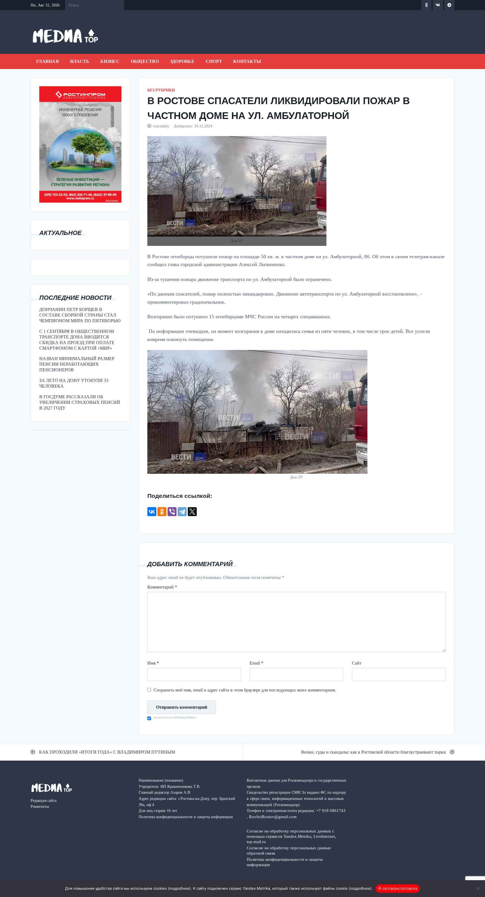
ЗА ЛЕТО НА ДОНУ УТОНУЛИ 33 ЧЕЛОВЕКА (73, 383)
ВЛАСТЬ (80, 61)
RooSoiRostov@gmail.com (273, 816)
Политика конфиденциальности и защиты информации (285, 862)
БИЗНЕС (110, 61)
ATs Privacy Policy (184, 717)
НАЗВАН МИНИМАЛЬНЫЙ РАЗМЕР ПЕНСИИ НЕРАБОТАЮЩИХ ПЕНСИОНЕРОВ (77, 364)
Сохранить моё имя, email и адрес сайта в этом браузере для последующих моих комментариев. (245, 690)
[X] (192, 511)
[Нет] (478, 888)
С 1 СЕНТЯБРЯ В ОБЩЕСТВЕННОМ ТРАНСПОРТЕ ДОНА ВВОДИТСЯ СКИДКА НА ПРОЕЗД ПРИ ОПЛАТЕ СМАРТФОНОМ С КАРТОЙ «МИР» (77, 340)
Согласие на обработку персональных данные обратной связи (289, 850)
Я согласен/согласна (397, 888)
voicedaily (161, 126)
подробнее (179, 888)
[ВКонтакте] (151, 511)
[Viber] (172, 511)
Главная (47, 61)
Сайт (357, 663)
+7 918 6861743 (331, 810)
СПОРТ (214, 61)
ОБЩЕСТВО (145, 61)
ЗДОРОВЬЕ (182, 61)
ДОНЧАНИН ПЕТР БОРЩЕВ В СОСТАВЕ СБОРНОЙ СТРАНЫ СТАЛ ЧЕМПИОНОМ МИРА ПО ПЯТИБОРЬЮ (79, 315)
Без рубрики (161, 90)
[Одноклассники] (161, 511)
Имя (153, 663)
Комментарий (162, 587)
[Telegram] (182, 511)
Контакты (247, 61)
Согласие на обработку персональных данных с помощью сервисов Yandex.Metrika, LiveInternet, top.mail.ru (291, 836)
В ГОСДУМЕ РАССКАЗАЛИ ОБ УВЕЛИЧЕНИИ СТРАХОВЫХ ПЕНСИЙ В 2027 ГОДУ (79, 402)
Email (256, 663)
